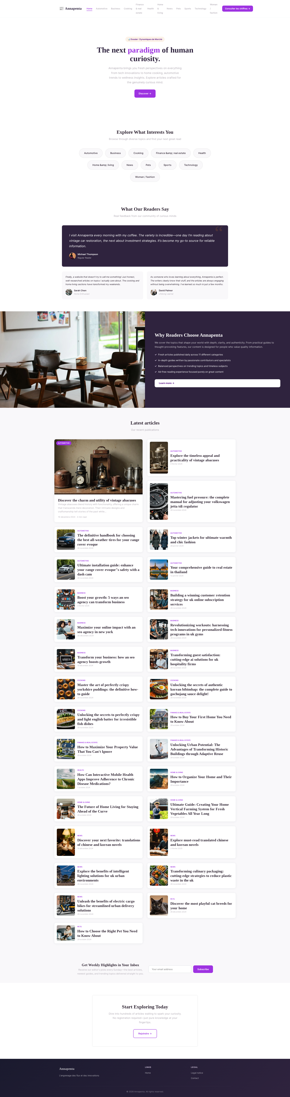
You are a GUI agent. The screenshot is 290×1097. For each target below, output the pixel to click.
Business (115, 8)
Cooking (128, 8)
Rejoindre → (145, 1033)
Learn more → (166, 383)
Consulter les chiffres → (237, 8)
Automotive (101, 8)
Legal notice (197, 1072)
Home (89, 8)
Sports (187, 8)
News (170, 8)
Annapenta (70, 8)
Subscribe (203, 969)
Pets (178, 8)
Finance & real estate (140, 8)
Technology (200, 8)
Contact (195, 1078)
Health (150, 8)
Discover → (145, 93)
